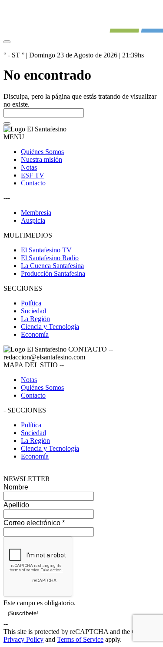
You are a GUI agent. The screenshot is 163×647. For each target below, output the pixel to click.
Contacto (33, 183)
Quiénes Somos (42, 151)
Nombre (15, 487)
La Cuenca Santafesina (52, 265)
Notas (29, 167)
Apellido (16, 505)
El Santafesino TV (46, 250)
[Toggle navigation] (6, 41)
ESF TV (32, 175)
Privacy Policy (23, 639)
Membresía (36, 212)
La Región (35, 318)
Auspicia (33, 220)
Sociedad (33, 311)
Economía (35, 334)
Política (31, 303)
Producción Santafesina (53, 273)
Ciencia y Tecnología (50, 326)
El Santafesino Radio (50, 257)
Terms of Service (80, 639)
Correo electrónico (34, 522)
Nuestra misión (41, 159)
